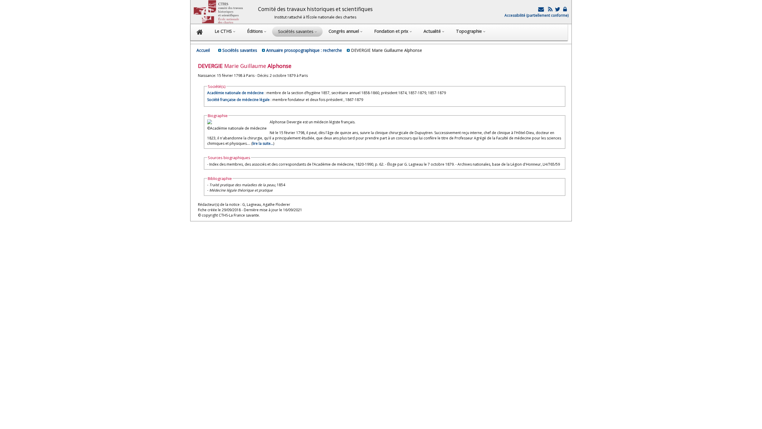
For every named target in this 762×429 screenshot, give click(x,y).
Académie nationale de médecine (235, 92)
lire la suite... (262, 143)
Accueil (203, 50)
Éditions (255, 31)
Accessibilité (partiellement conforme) (537, 15)
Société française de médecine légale (238, 99)
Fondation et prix (392, 31)
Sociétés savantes (239, 50)
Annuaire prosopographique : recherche (304, 50)
